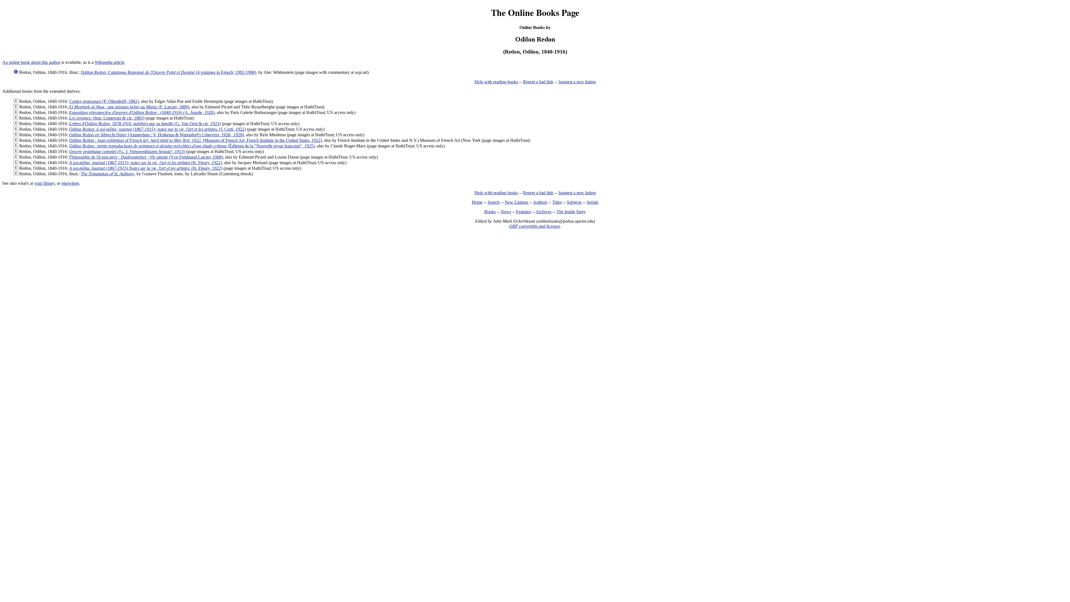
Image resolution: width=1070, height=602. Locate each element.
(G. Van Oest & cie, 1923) (145, 123)
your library (44, 183)
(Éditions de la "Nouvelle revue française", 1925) (192, 146)
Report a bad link (538, 81)
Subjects (574, 202)
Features (523, 211)
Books (490, 211)
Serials (592, 202)
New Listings (516, 202)
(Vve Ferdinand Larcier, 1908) (146, 157)
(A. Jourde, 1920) (142, 112)
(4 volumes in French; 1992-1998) (168, 72)
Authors (540, 202)
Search (494, 202)
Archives (543, 211)
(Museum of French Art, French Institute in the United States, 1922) (195, 140)
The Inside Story (571, 211)
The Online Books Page (535, 12)
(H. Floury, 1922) (145, 168)
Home (477, 202)
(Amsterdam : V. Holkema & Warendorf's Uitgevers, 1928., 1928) (156, 134)
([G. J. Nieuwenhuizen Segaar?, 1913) (127, 151)
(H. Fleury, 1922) (145, 162)
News (506, 211)
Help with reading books (496, 81)
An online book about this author (31, 62)
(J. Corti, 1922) (157, 129)
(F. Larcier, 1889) (129, 107)
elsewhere (70, 183)
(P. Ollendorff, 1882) (104, 101)
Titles (557, 202)
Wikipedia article (109, 62)
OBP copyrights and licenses (534, 226)
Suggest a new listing (577, 81)
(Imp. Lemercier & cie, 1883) (106, 118)
